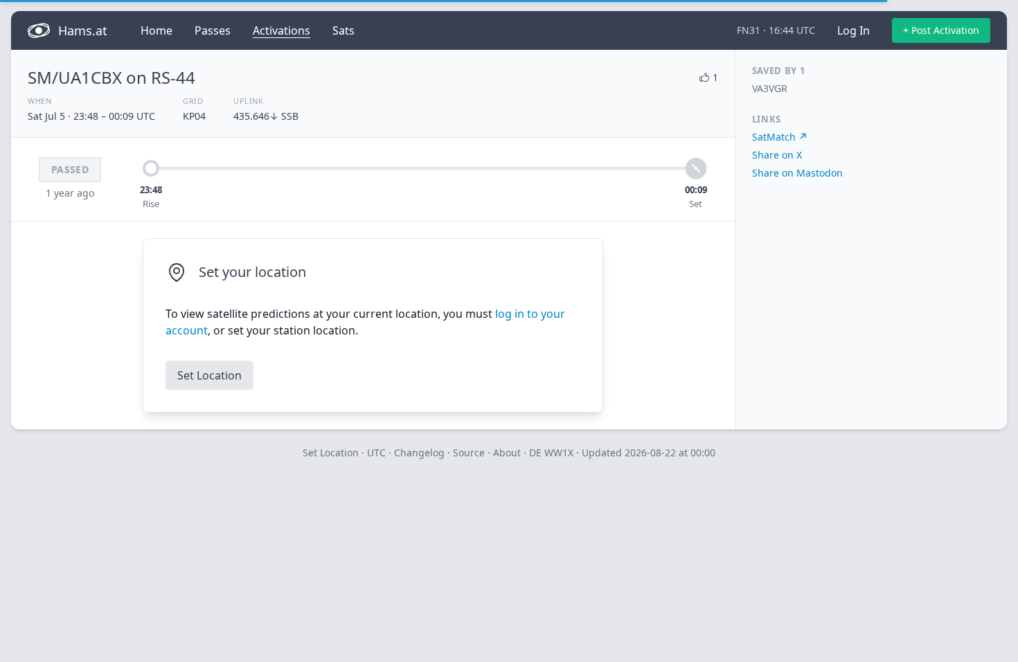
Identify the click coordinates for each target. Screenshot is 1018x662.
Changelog (419, 452)
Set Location (209, 375)
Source (469, 452)
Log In (853, 30)
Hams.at (82, 30)
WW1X (558, 452)
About (507, 452)
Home (156, 30)
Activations (281, 30)
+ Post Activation (941, 30)
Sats (343, 30)
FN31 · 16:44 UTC (776, 30)
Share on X (777, 154)
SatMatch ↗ (779, 136)
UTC (376, 452)
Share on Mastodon (797, 172)
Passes (213, 30)
